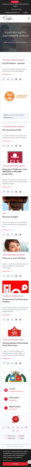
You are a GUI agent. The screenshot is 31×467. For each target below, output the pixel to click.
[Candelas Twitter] (8, 427)
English (26, 12)
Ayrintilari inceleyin (7, 460)
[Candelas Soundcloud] (17, 430)
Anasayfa (14, 40)
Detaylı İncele (6, 74)
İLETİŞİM (15, 2)
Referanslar (11, 438)
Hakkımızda (11, 436)
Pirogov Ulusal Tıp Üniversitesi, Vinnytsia (15, 301)
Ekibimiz (21, 436)
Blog (4, 213)
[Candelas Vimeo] (13, 430)
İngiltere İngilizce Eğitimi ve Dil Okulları (14, 254)
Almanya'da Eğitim (10, 217)
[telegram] (16, 79)
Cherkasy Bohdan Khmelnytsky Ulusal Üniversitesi (15, 344)
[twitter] (8, 79)
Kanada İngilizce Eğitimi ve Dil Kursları (13, 60)
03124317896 (13, 400)
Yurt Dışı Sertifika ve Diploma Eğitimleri (14, 166)
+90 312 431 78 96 (16, 9)
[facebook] (4, 79)
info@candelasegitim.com (12, 12)
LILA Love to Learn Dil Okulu (14, 258)
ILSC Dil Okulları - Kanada (13, 63)
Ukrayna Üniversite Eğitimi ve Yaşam (13, 296)
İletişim (22, 438)
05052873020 (13, 409)
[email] (20, 79)
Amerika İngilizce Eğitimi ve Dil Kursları (13, 126)
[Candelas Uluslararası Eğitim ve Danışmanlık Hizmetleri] (15, 419)
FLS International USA (11, 130)
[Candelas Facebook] (4, 427)
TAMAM (15, 464)
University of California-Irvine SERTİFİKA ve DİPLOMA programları (14, 172)
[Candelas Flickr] (26, 427)
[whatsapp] (12, 79)
